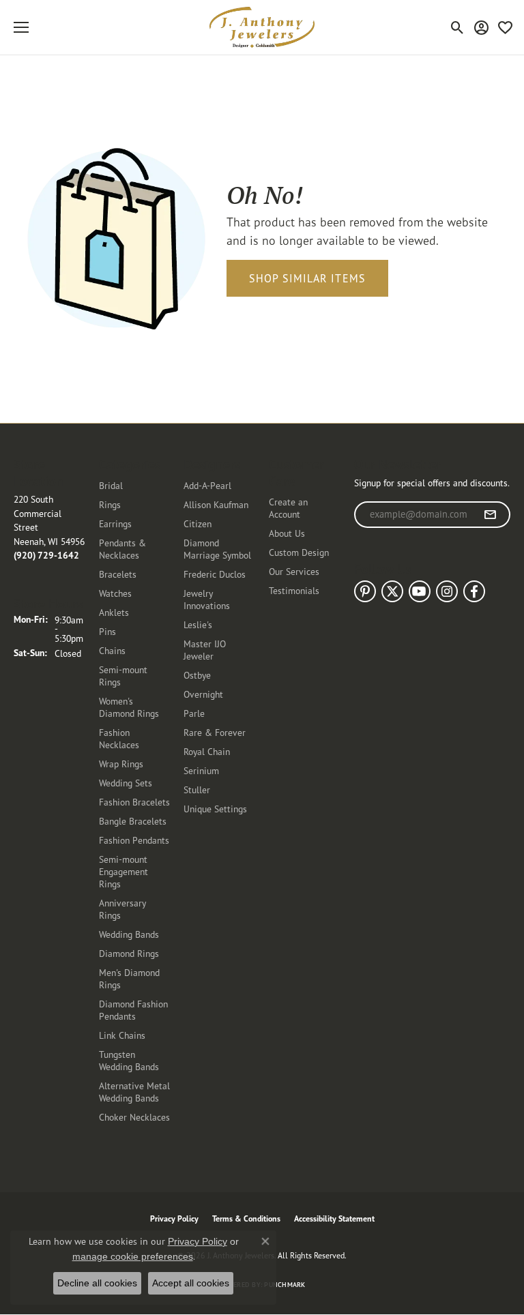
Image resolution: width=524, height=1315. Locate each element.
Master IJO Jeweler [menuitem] (205, 650)
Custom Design (299, 552)
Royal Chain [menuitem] (207, 751)
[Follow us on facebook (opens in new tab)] (474, 591)
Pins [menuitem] (107, 631)
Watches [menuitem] (115, 593)
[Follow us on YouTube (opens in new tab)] (420, 591)
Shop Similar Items (307, 278)
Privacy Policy (174, 1218)
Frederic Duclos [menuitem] (215, 574)
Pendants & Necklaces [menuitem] (122, 549)
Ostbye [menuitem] (197, 675)
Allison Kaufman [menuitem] (216, 504)
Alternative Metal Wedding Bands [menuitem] (134, 1092)
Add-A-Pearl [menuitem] (207, 485)
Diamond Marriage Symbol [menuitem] (217, 549)
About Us (287, 533)
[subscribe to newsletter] (490, 515)
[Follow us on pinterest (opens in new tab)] (365, 591)
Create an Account (288, 508)
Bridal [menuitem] (111, 485)
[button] (457, 27)
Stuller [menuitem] (197, 789)
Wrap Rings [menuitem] (121, 763)
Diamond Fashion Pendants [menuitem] (133, 1010)
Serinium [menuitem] (201, 770)
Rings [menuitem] (110, 504)
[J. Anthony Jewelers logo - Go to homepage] (262, 27)
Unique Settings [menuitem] (215, 808)
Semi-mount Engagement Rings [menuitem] (123, 871)
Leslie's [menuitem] (198, 624)
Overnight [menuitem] (203, 694)
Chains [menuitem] (112, 650)
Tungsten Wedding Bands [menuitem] (129, 1060)
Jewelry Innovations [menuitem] (207, 599)
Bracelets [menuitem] (117, 574)
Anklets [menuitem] (114, 612)
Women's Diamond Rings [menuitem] (129, 707)
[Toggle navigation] (21, 27)
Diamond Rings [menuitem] (129, 953)
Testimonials (294, 590)
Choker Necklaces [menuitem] (134, 1117)
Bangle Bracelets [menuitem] (132, 821)
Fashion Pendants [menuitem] (134, 840)
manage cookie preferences (132, 1256)
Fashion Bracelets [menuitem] (134, 802)
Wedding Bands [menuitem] (129, 934)
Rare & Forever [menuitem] (215, 732)
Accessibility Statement (334, 1218)
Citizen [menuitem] (198, 523)
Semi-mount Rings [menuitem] (123, 676)
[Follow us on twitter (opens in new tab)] (392, 591)
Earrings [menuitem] (115, 523)
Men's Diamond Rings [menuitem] (129, 978)
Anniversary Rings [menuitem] (122, 909)
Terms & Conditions (246, 1218)
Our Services (294, 571)
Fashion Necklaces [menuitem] (119, 738)
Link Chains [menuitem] (122, 1035)
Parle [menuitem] (194, 713)
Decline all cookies (97, 1282)
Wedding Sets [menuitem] (125, 782)
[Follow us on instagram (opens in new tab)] (447, 591)
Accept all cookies (190, 1282)
